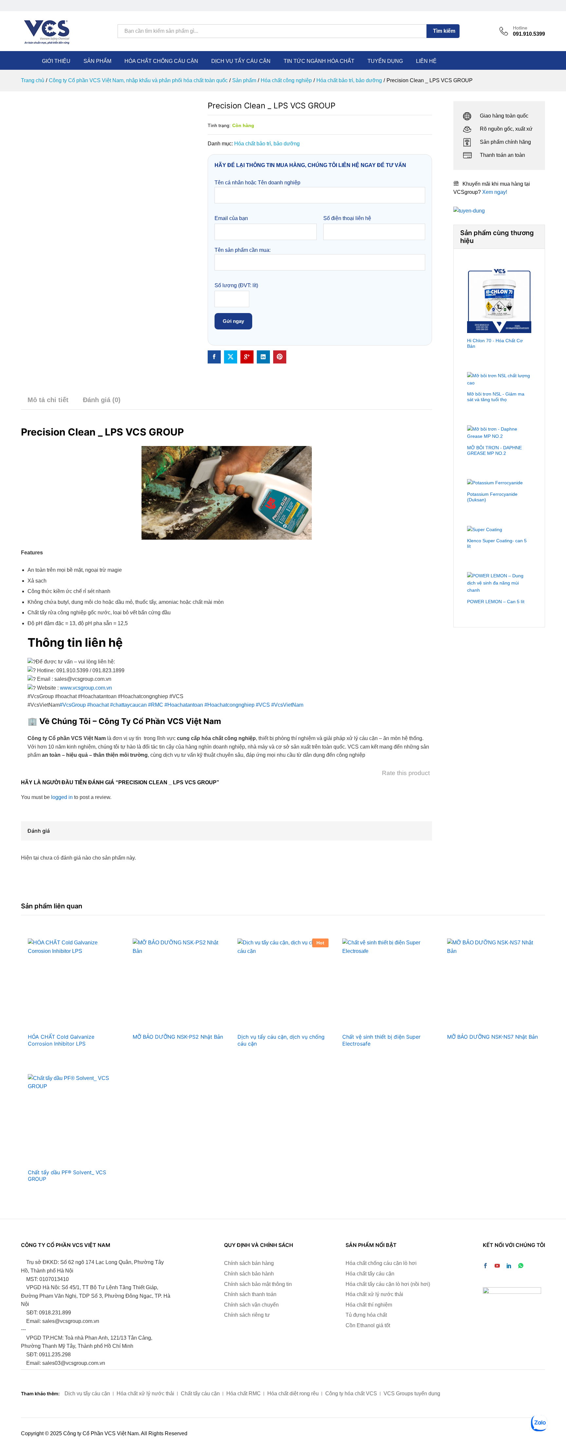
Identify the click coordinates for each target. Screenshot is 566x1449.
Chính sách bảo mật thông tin (258, 1284)
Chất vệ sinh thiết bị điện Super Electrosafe (381, 1040)
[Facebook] (485, 1266)
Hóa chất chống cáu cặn (161, 61)
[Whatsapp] (521, 1266)
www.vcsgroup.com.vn (86, 688)
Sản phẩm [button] (97, 61)
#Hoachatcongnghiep (229, 705)
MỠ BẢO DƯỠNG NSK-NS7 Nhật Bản (492, 1036)
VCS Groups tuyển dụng (412, 1393)
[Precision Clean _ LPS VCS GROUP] (214, 356)
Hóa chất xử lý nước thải (374, 1294)
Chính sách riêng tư (247, 1315)
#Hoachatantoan (183, 705)
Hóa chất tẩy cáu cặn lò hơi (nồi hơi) (388, 1284)
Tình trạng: (219, 125)
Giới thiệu (56, 61)
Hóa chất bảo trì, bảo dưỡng (267, 143)
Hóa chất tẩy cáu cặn (370, 1273)
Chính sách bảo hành (249, 1273)
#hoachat (98, 705)
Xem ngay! (494, 192)
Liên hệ (426, 61)
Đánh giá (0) (102, 400)
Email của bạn (231, 218)
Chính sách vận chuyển (251, 1305)
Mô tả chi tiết (48, 400)
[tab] (48, 403)
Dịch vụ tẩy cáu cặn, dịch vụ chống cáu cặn (281, 1040)
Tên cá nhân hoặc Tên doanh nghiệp (257, 182)
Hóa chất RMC (243, 1393)
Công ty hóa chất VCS (351, 1393)
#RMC (155, 705)
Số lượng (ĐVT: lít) (236, 285)
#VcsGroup (73, 705)
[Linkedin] (509, 1266)
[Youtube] (497, 1266)
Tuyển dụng (385, 61)
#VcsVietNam (287, 705)
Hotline (520, 27)
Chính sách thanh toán (250, 1294)
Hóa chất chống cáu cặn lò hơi (381, 1263)
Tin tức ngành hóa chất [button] (319, 61)
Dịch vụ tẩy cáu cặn (241, 61)
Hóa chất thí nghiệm (369, 1305)
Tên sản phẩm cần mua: (243, 250)
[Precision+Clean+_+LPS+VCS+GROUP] (230, 356)
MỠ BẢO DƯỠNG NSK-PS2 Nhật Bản (178, 1036)
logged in (62, 797)
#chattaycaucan (128, 705)
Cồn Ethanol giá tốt (368, 1325)
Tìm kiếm (444, 31)
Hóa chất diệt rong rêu (293, 1393)
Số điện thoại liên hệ (347, 218)
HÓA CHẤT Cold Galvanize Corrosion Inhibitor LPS (61, 1040)
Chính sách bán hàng (249, 1263)
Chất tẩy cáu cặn (200, 1393)
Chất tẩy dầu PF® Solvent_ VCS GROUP (67, 1175)
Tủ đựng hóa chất (366, 1315)
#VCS (263, 705)
